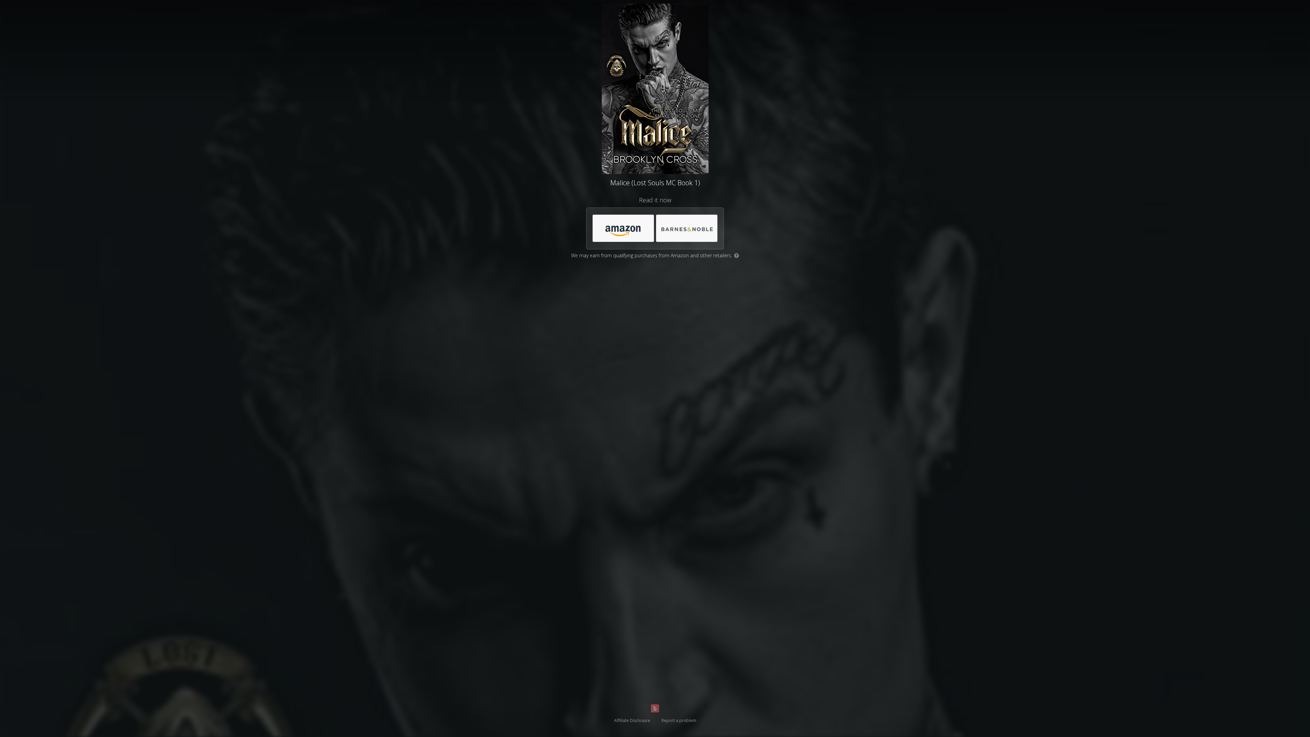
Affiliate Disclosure (632, 720)
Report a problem (678, 720)
